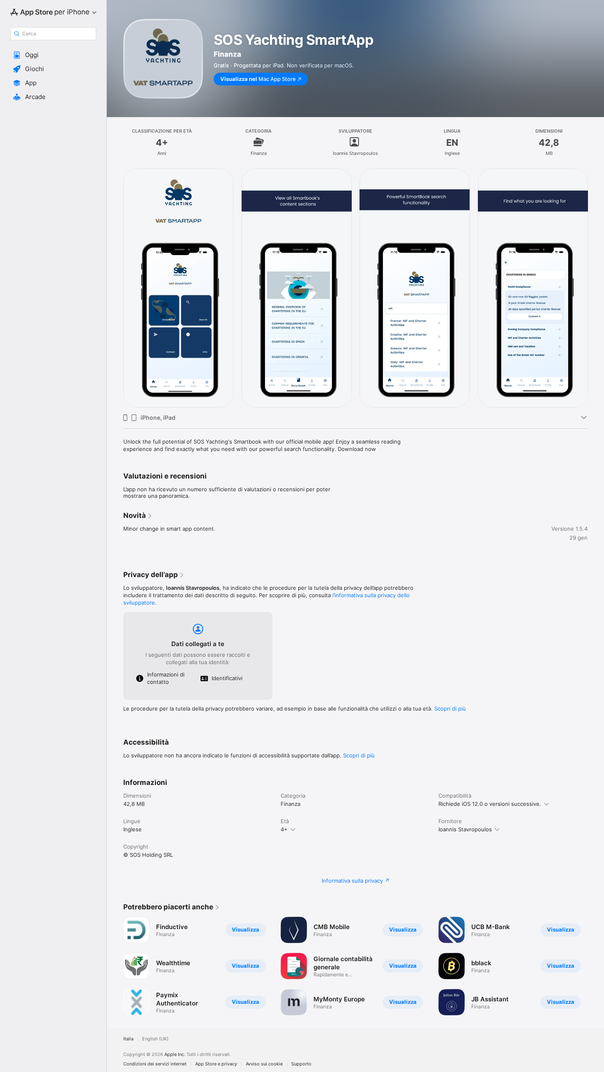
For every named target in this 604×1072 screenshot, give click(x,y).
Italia (128, 1039)
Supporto (301, 1064)
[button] (53, 55)
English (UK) (155, 1039)
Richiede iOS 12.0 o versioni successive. (489, 804)
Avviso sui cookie (264, 1064)
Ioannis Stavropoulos (465, 829)
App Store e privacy (216, 1064)
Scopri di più (450, 708)
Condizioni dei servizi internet (155, 1064)
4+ (284, 829)
